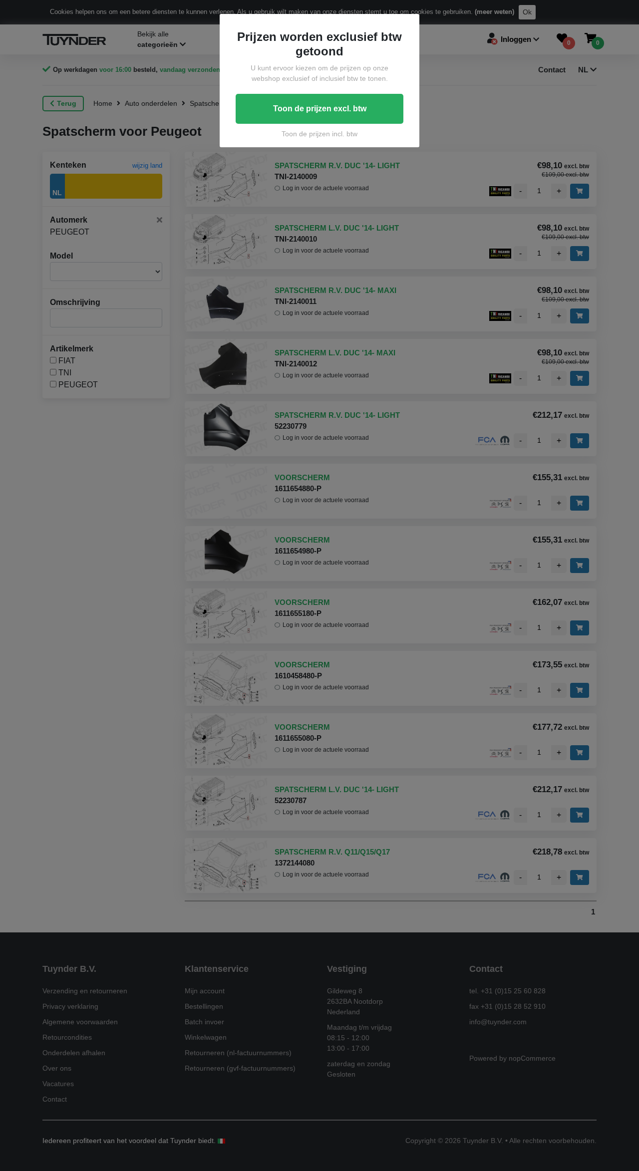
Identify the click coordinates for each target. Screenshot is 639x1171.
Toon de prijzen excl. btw (319, 108)
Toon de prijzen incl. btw (319, 134)
